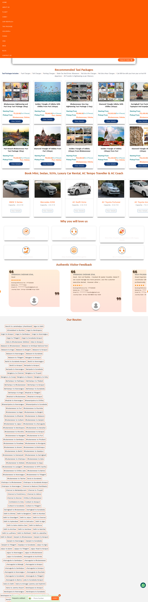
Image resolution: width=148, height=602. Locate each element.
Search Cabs (133, 60)
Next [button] (146, 119)
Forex (4, 36)
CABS (4, 17)
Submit (55, 598)
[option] (16, 119)
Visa (4, 41)
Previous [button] (2, 119)
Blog (4, 50)
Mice (4, 46)
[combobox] (30, 598)
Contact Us (6, 55)
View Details (15, 115)
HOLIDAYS (5, 31)
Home (4, 2)
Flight (4, 12)
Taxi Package (7, 26)
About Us (5, 7)
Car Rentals (7, 21)
